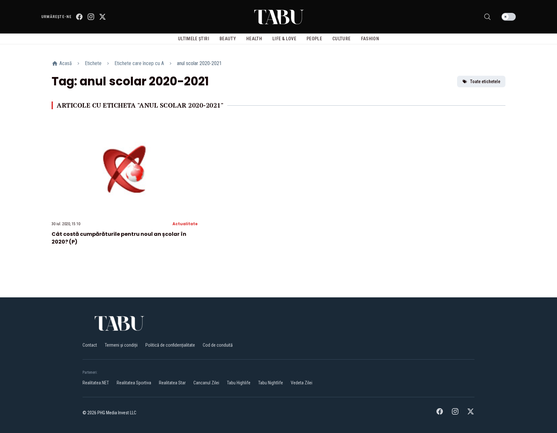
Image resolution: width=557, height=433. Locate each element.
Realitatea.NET (96, 382)
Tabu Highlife (238, 382)
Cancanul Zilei (206, 382)
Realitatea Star (172, 382)
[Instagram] (91, 17)
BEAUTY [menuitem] (228, 38)
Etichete (93, 63)
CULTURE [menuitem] (341, 38)
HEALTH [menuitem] (254, 38)
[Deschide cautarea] (487, 16)
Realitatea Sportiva (134, 382)
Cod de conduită (218, 345)
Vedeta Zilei (301, 382)
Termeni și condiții (121, 345)
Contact (90, 345)
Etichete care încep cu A (139, 63)
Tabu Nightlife (270, 382)
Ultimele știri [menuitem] (193, 38)
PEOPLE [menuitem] (314, 38)
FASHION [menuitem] (370, 38)
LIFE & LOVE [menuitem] (284, 38)
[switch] (509, 17)
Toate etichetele (485, 81)
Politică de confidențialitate (170, 345)
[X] (102, 17)
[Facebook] (79, 17)
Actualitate (185, 223)
